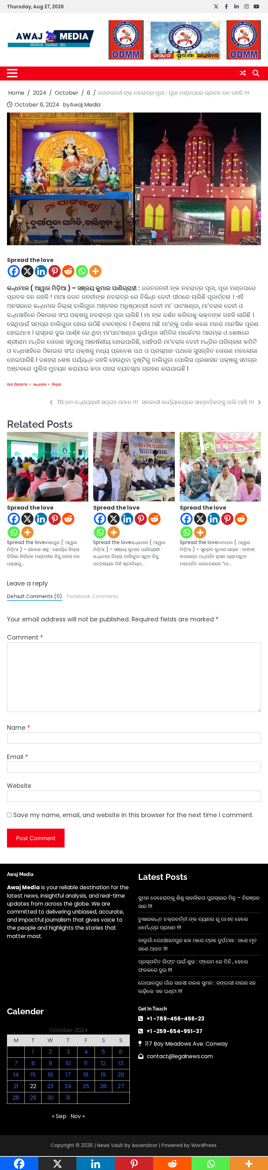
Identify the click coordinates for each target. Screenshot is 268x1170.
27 (121, 1086)
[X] (27, 271)
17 (68, 1075)
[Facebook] (14, 271)
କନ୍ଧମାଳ (40, 384)
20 (121, 1075)
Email (17, 757)
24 (68, 1086)
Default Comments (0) (34, 596)
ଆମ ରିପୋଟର (17, 384)
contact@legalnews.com (180, 1056)
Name (18, 727)
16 (50, 1075)
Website (19, 786)
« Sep (59, 1116)
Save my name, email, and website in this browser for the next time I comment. (133, 815)
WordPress (203, 1145)
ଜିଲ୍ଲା (56, 384)
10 (68, 1063)
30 (50, 1098)
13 (120, 1063)
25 (86, 1086)
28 (16, 1098)
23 (50, 1086)
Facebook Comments (92, 596)
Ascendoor (144, 1145)
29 (33, 1098)
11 (86, 1063)
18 (86, 1075)
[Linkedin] (41, 271)
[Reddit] (68, 271)
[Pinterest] (55, 271)
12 (103, 1063)
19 (103, 1075)
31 (68, 1098)
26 (103, 1086)
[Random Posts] (243, 73)
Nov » (77, 1116)
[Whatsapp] (82, 271)
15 (33, 1075)
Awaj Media (85, 105)
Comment (25, 637)
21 (16, 1086)
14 (16, 1075)
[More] (95, 271)
